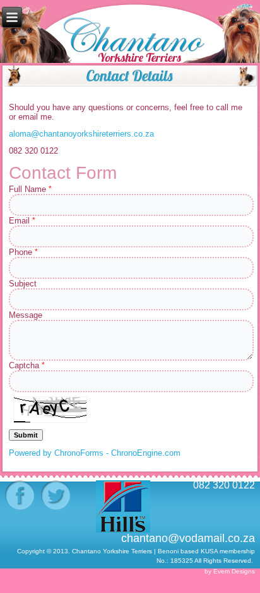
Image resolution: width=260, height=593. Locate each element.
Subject (23, 283)
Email (22, 220)
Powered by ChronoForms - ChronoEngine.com (94, 453)
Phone (23, 252)
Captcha (27, 365)
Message (25, 315)
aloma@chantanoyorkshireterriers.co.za (81, 133)
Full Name (30, 189)
